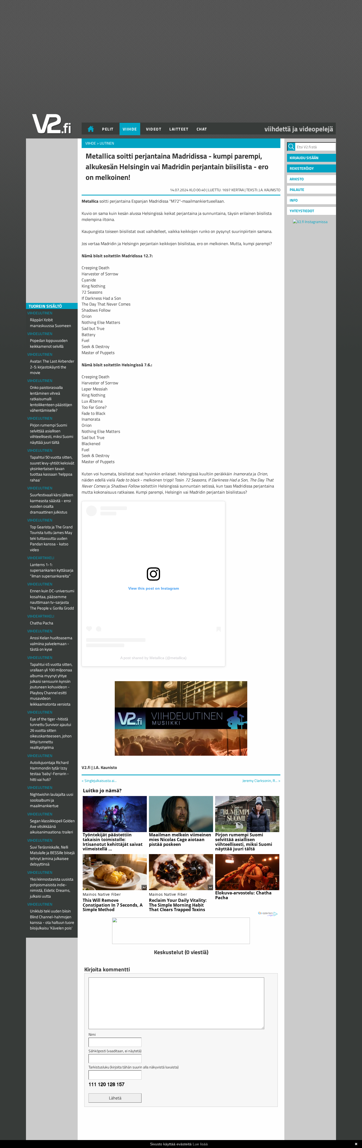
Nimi (92, 1034)
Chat (202, 129)
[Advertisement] (181, 1124)
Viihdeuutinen (39, 313)
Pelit (108, 129)
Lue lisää (200, 1144)
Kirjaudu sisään (304, 157)
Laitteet (178, 129)
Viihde (130, 129)
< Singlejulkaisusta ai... (99, 780)
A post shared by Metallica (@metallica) (153, 658)
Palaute (297, 189)
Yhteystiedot (302, 211)
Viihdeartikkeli (40, 557)
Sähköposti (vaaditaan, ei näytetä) (115, 1051)
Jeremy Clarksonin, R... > (261, 780)
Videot (153, 129)
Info (294, 200)
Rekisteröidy (302, 168)
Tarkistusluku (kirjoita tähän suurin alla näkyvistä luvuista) (134, 1067)
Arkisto (297, 179)
